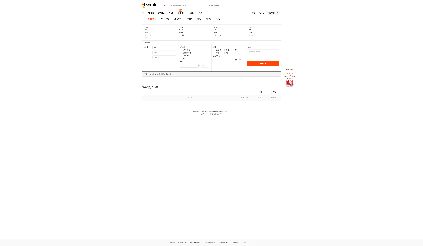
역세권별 (209, 19)
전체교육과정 (152, 19)
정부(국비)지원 (165, 19)
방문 (217, 53)
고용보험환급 (178, 19)
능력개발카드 (186, 50)
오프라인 (218, 50)
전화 (236, 50)
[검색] (165, 5)
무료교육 (190, 19)
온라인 (227, 50)
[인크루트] (149, 5)
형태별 (218, 19)
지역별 (199, 19)
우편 (227, 53)
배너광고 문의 (290, 69)
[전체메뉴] (145, 13)
